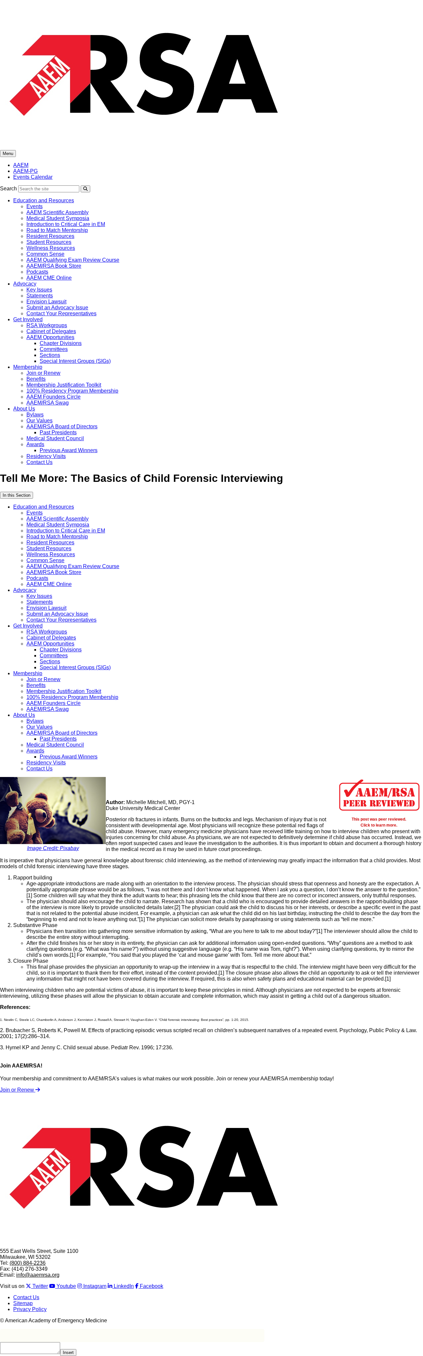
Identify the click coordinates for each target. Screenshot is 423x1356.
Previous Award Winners (68, 450)
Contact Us (39, 462)
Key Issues (39, 289)
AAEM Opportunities (50, 337)
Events (34, 206)
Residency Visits (46, 456)
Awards (35, 444)
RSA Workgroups (46, 325)
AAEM (20, 165)
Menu (8, 153)
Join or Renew (43, 373)
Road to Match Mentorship (57, 230)
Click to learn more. (379, 825)
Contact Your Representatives (61, 313)
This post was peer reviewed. (379, 819)
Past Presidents (58, 432)
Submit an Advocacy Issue (57, 307)
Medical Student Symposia (57, 218)
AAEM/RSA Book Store (53, 266)
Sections (50, 355)
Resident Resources (50, 236)
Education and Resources (43, 200)
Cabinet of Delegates (51, 331)
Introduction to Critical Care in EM (65, 224)
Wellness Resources (50, 248)
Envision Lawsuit (46, 301)
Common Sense (45, 254)
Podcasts (37, 272)
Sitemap (23, 1303)
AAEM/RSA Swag (47, 403)
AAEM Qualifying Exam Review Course (72, 260)
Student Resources (48, 242)
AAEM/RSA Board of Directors (61, 426)
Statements (39, 295)
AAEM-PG (25, 171)
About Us (24, 408)
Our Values (39, 420)
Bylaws (35, 414)
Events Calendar (33, 177)
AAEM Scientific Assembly (57, 212)
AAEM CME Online (49, 278)
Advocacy (24, 284)
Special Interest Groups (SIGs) (75, 361)
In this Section (16, 495)
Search (8, 188)
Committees (54, 349)
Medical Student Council (55, 438)
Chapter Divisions (61, 343)
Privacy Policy (30, 1309)
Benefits (36, 379)
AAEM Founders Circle (53, 397)
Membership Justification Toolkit (63, 385)
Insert (68, 1352)
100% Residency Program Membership (72, 391)
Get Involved (28, 319)
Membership (27, 367)
